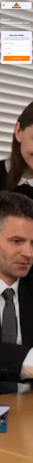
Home (3, 14)
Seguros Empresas (12, 14)
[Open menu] (4, 5)
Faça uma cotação (16, 58)
